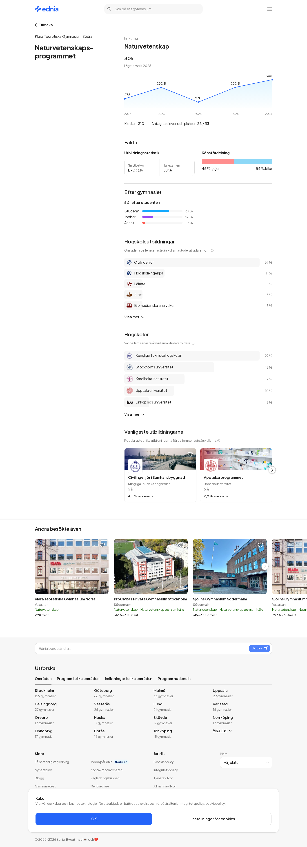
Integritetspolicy (192, 803)
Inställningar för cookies (213, 818)
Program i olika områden (78, 678)
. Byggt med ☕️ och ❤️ (81, 839)
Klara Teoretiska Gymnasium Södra (63, 36)
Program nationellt (174, 678)
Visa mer (131, 316)
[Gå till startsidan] (46, 9)
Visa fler (220, 730)
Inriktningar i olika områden (129, 678)
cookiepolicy (215, 803)
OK (94, 818)
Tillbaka (46, 24)
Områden (43, 678)
